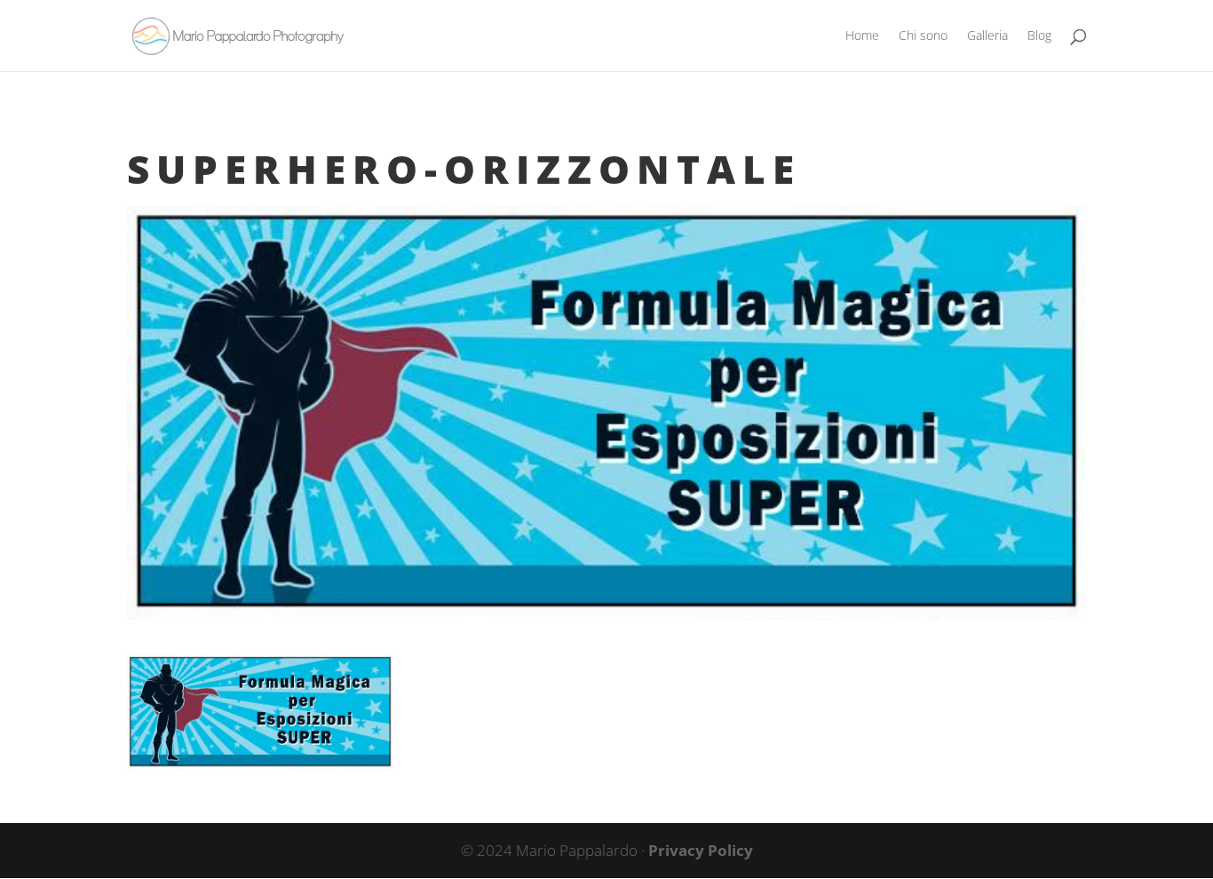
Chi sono (923, 36)
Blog (1039, 36)
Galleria (987, 36)
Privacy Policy (700, 850)
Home (862, 36)
